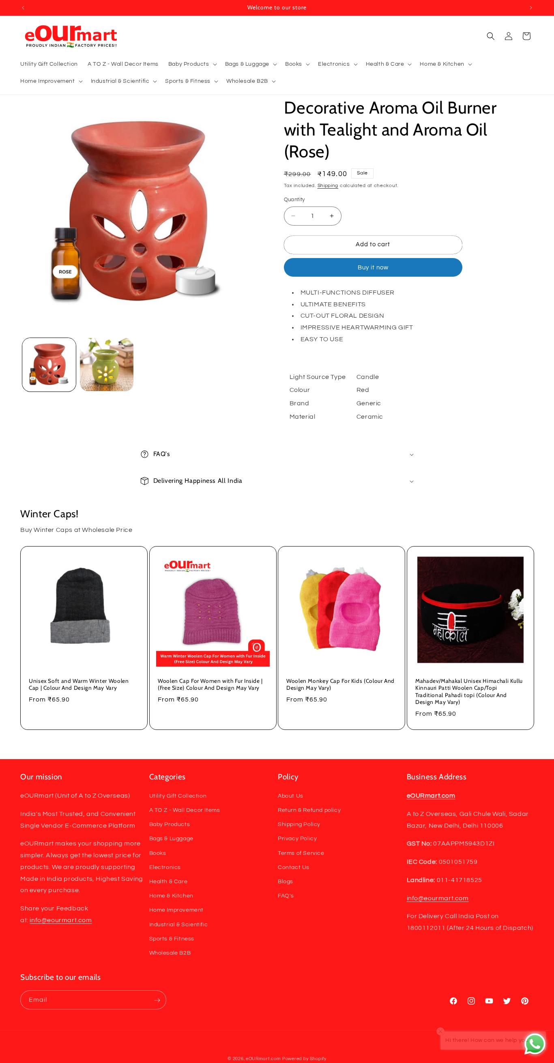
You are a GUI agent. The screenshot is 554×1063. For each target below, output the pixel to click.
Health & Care (168, 881)
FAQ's (286, 896)
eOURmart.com (263, 1059)
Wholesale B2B (170, 953)
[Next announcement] (531, 7)
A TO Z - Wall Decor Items (184, 810)
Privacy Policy (297, 839)
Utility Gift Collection (178, 796)
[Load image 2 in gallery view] (106, 365)
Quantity (294, 199)
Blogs (285, 881)
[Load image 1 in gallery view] (49, 365)
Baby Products (169, 824)
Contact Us (293, 867)
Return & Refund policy (309, 810)
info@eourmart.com (61, 920)
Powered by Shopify (304, 1059)
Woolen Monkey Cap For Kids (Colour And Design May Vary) (340, 684)
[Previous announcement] (23, 7)
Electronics (165, 867)
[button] (191, 64)
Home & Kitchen (171, 896)
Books (157, 853)
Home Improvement (176, 910)
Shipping (328, 185)
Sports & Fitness (172, 939)
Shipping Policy (299, 824)
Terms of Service (301, 853)
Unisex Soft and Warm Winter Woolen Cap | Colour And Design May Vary (79, 684)
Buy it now (373, 268)
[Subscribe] (157, 1000)
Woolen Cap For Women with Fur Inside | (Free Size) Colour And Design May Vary (210, 684)
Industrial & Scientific (178, 924)
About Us (290, 796)
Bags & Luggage (171, 839)
